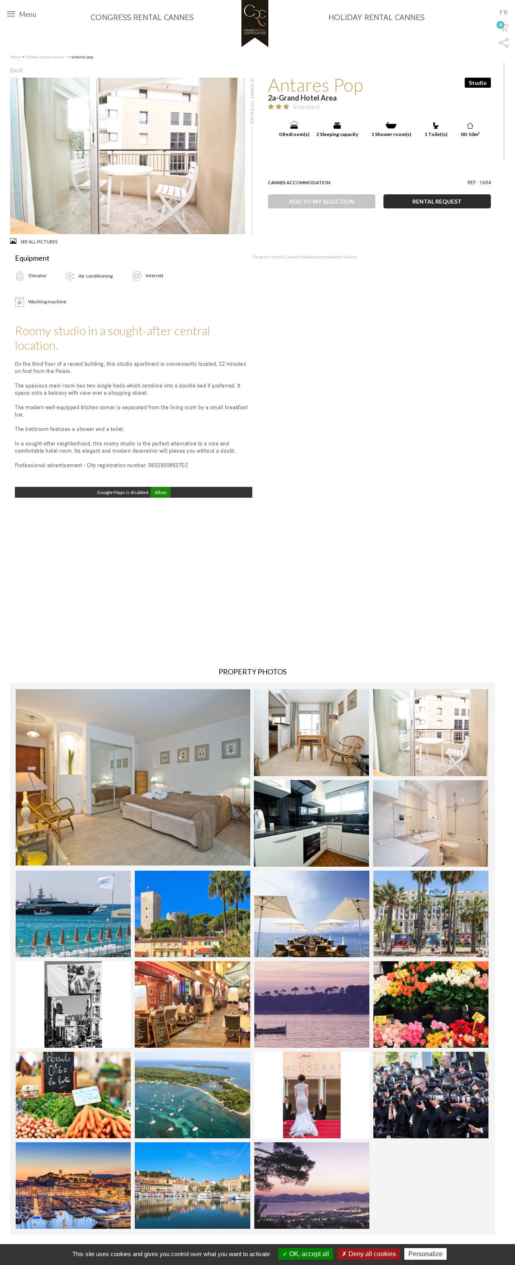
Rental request (436, 201)
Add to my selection (321, 201)
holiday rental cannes (45, 56)
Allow (160, 492)
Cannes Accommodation (299, 182)
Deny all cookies (371, 1254)
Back (16, 70)
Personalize (425, 1254)
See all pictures (39, 241)
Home (15, 56)
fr (504, 12)
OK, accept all (308, 1254)
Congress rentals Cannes (276, 256)
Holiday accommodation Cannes (328, 256)
